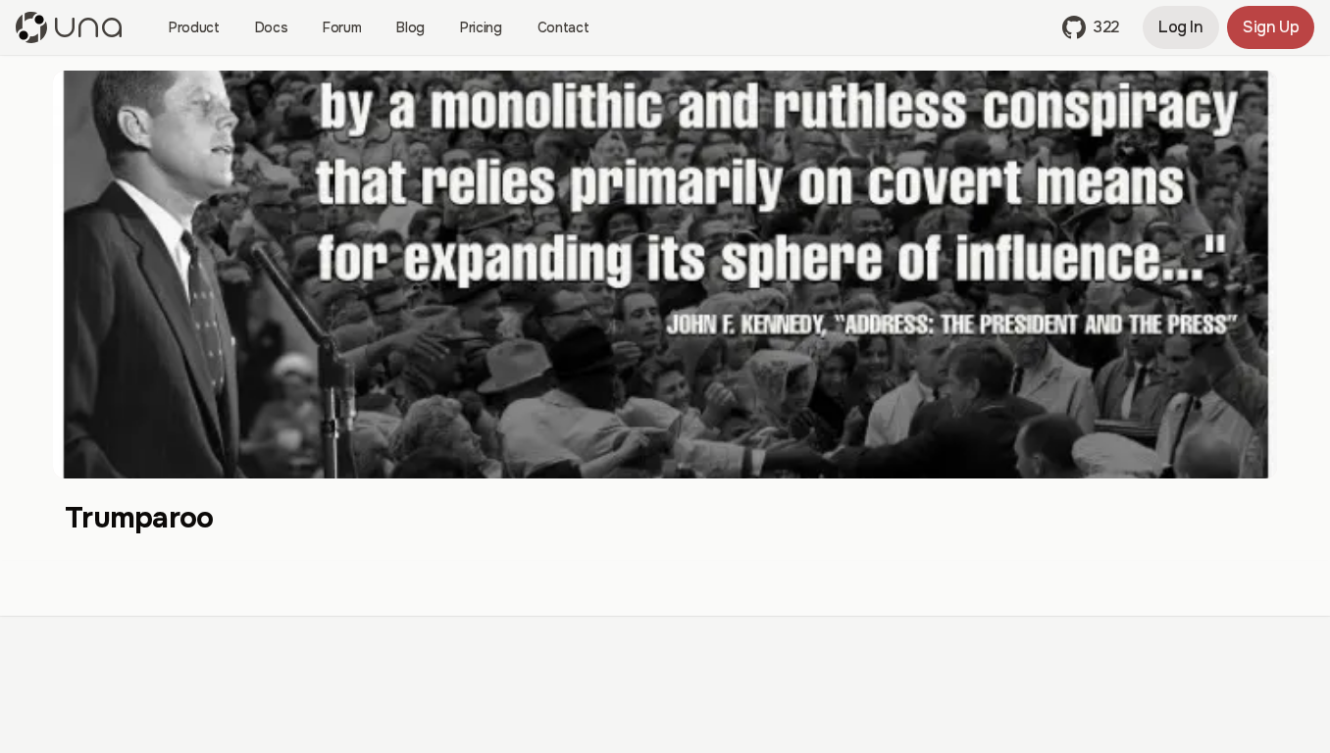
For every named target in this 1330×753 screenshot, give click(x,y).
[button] (1091, 27)
